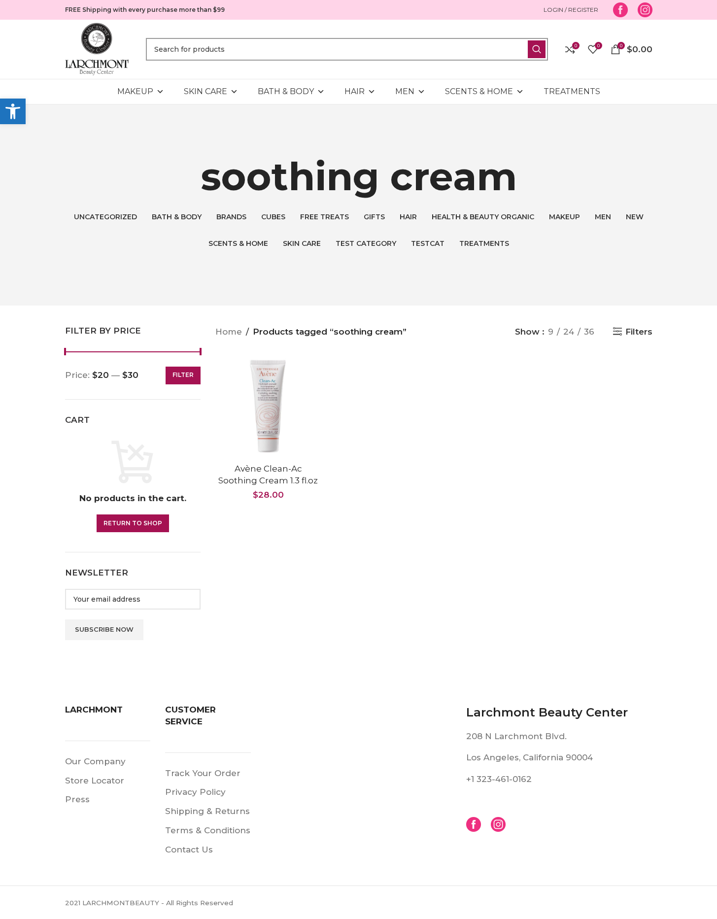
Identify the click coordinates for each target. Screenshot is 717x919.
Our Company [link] (95, 761)
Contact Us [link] (189, 849)
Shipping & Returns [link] (207, 811)
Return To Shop (132, 523)
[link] (13, 111)
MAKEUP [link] (135, 91)
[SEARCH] (537, 49)
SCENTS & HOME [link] (479, 91)
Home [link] (228, 332)
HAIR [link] (354, 91)
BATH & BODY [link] (286, 91)
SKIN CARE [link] (205, 91)
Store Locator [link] (94, 780)
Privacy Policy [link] (195, 792)
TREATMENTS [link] (572, 91)
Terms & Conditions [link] (207, 830)
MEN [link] (404, 91)
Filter (183, 374)
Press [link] (77, 799)
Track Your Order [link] (202, 773)
